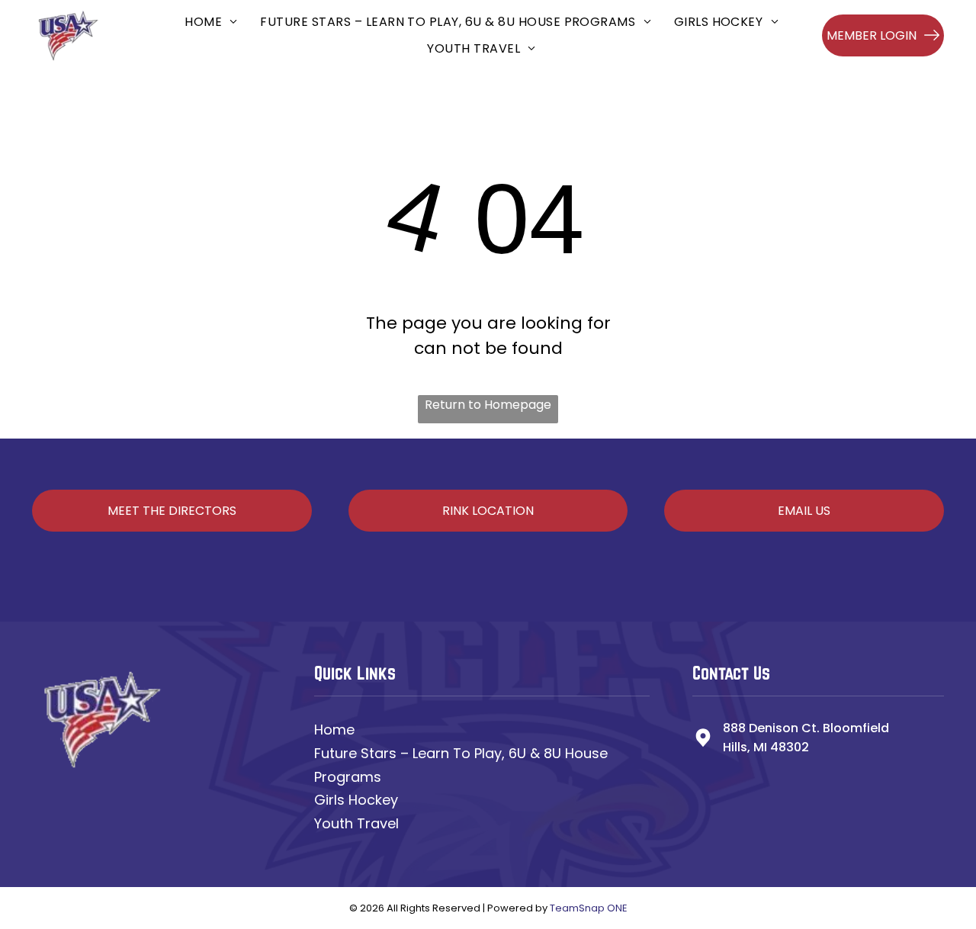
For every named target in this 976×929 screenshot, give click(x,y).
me (343, 729)
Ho (323, 729)
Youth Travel (356, 823)
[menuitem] (211, 21)
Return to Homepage (488, 404)
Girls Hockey (356, 799)
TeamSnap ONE (589, 908)
